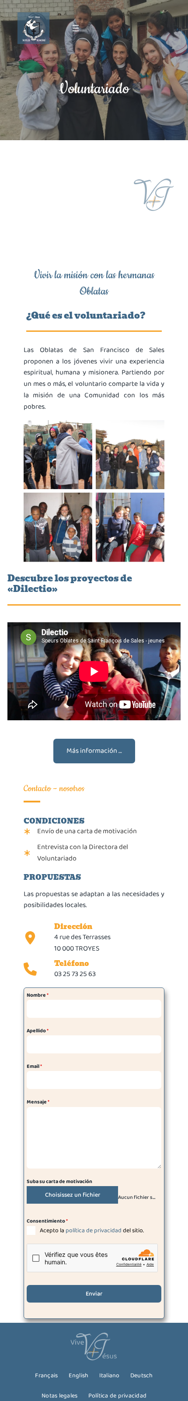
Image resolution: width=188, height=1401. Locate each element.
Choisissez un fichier (72, 1195)
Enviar (94, 1294)
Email (34, 1066)
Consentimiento (47, 1221)
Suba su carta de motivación (59, 1181)
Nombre (38, 995)
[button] (94, 751)
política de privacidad (94, 1230)
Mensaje (38, 1102)
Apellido (38, 1031)
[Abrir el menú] (75, 28)
